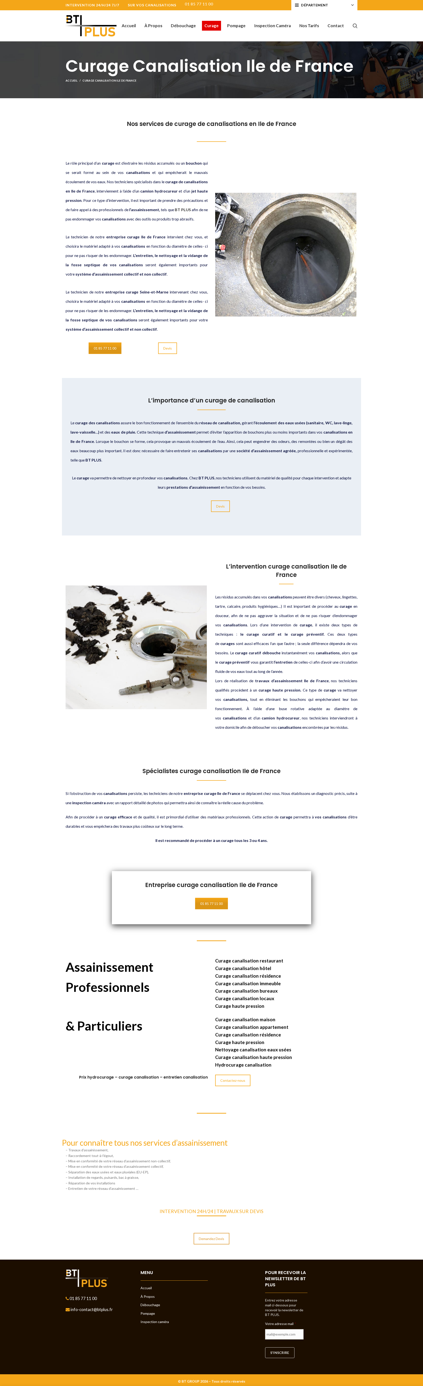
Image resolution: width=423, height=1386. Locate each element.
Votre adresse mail (280, 1324)
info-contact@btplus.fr (91, 1309)
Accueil (72, 80)
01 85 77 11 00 (105, 348)
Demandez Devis (211, 1239)
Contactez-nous (232, 1080)
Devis (167, 348)
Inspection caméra (155, 1322)
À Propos (148, 1296)
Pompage (148, 1313)
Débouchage (150, 1305)
